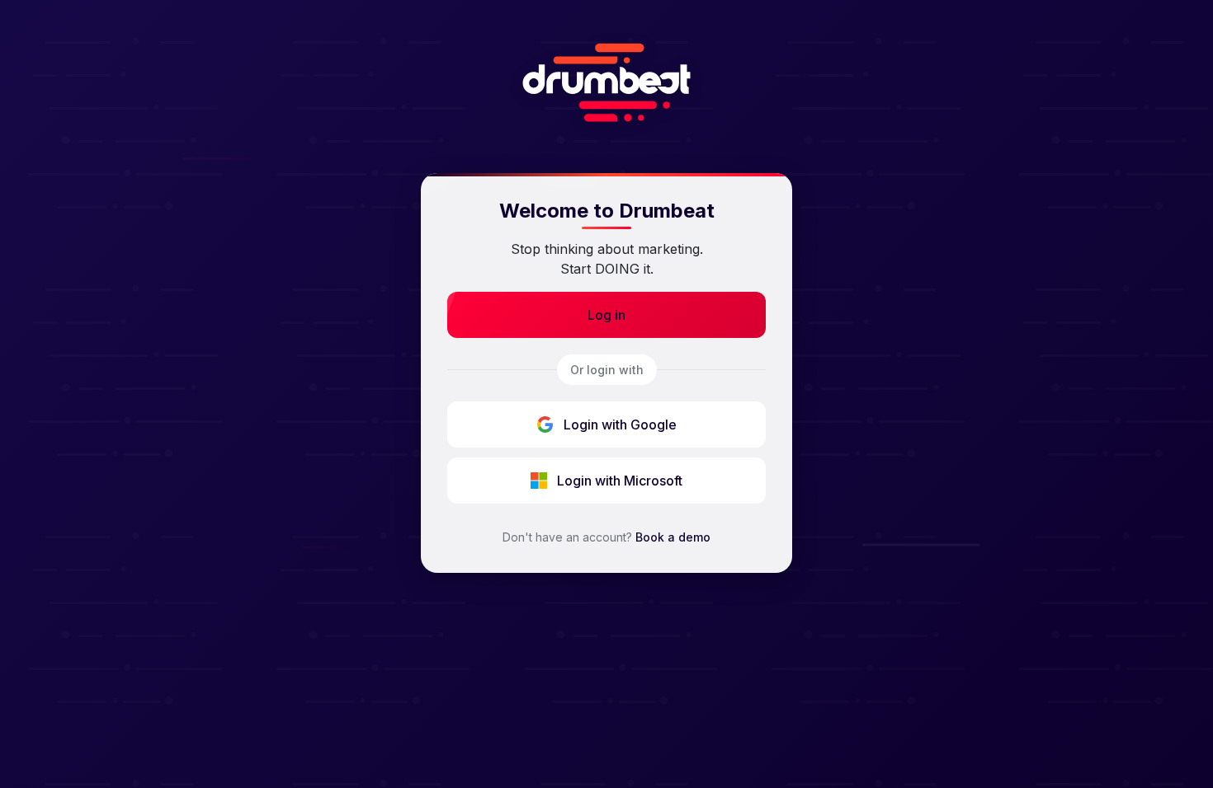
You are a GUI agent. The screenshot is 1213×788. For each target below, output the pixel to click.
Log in (606, 315)
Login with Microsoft (619, 480)
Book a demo (672, 537)
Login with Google (620, 424)
